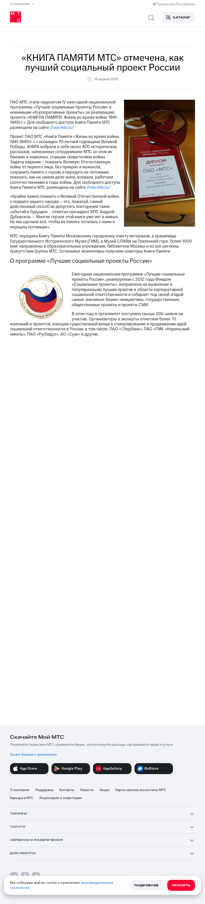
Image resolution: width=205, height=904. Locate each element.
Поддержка (44, 790)
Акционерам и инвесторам (60, 798)
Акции (105, 790)
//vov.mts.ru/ (62, 128)
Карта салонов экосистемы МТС (141, 790)
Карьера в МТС (21, 798)
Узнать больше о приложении (33, 754)
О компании (19, 790)
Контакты (66, 790)
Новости (87, 790)
